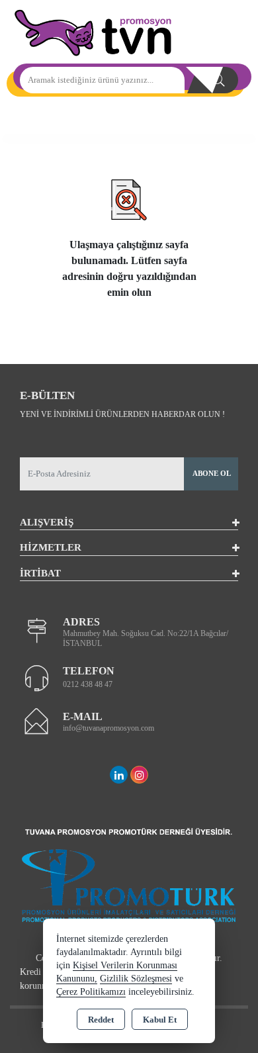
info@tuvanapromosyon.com (108, 728)
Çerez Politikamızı (91, 992)
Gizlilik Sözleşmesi (136, 979)
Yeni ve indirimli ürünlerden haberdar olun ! (122, 414)
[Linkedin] (119, 775)
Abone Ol (212, 473)
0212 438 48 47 (87, 684)
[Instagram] (139, 775)
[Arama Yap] (218, 80)
